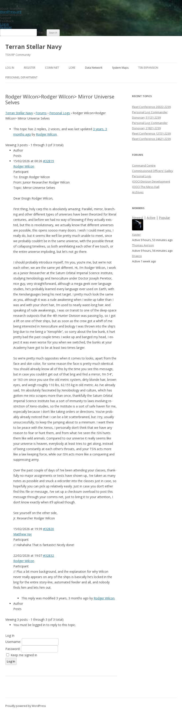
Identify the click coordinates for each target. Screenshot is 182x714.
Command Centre (144, 166)
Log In (9, 68)
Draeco (137, 256)
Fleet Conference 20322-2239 (151, 107)
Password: (13, 649)
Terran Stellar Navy (33, 47)
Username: (13, 642)
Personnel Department (21, 77)
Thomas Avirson (143, 245)
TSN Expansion (148, 68)
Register (6, 27)
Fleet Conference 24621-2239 (151, 139)
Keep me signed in (24, 655)
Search (42, 32)
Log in (4, 24)
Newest (137, 217)
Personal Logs (59, 113)
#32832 (48, 555)
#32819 (48, 161)
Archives (138, 192)
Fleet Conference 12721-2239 (151, 134)
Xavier (136, 235)
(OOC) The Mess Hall (145, 187)
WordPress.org (10, 12)
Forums (41, 113)
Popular (164, 217)
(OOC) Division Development (151, 181)
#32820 (48, 529)
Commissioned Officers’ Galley (152, 171)
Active (151, 217)
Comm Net (52, 68)
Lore (72, 68)
